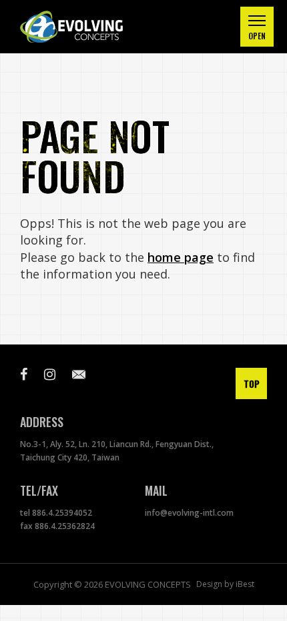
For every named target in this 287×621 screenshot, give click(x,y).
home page (181, 257)
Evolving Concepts (87, 27)
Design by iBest (225, 584)
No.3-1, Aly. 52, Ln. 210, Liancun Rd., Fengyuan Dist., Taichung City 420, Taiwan (117, 450)
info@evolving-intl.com (189, 512)
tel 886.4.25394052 (56, 512)
